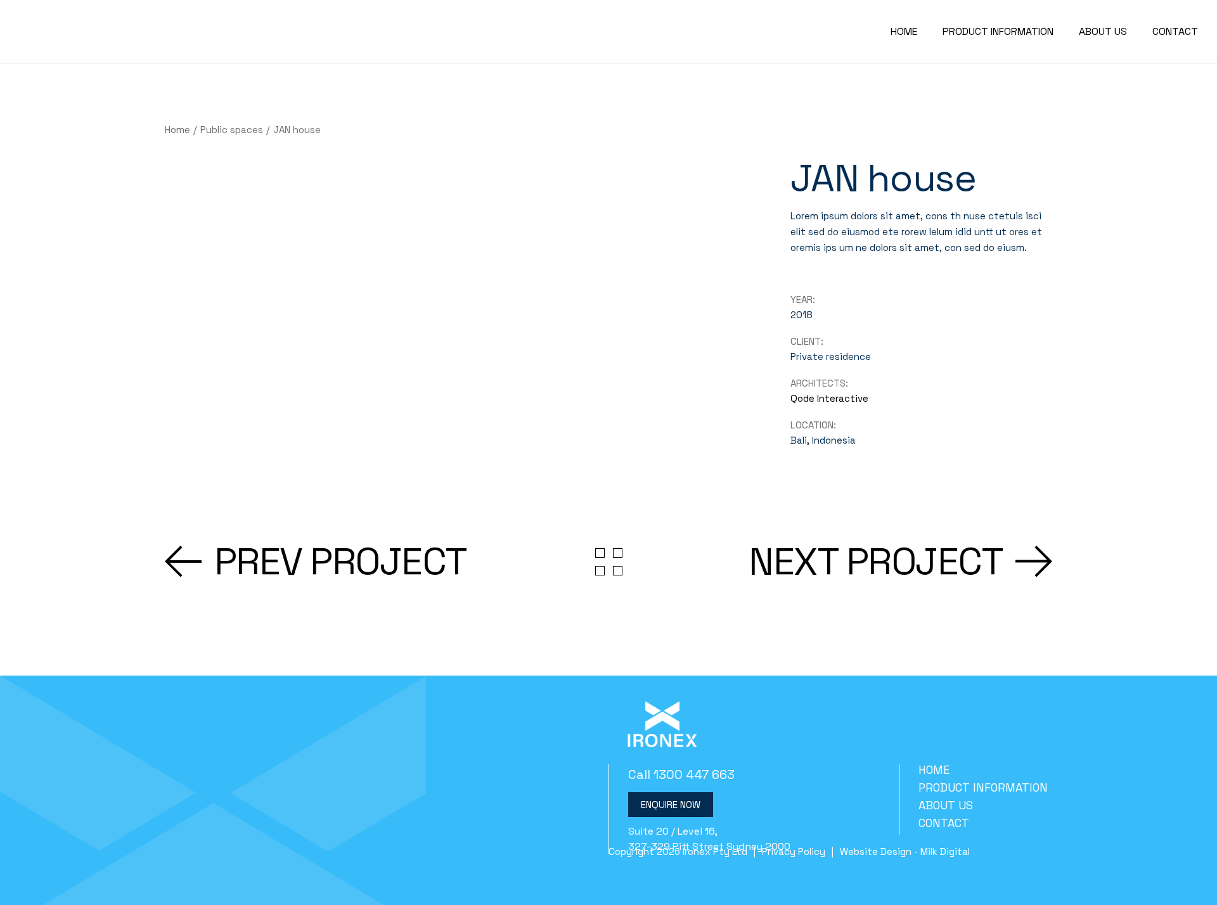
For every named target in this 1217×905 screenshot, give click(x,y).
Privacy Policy (793, 851)
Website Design (875, 851)
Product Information (983, 787)
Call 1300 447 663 (681, 774)
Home (934, 769)
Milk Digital (945, 851)
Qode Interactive (829, 398)
